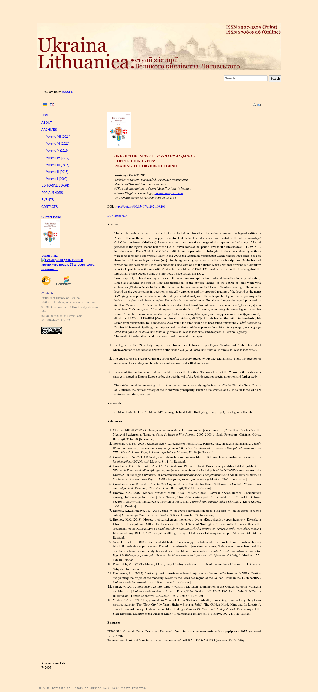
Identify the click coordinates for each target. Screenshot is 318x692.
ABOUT (46, 122)
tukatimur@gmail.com (169, 193)
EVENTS (47, 199)
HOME (46, 115)
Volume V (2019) (57, 150)
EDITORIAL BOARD (55, 185)
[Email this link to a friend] (259, 105)
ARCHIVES (49, 129)
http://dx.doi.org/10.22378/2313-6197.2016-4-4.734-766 (167, 595)
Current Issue (51, 217)
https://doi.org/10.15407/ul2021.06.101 (140, 206)
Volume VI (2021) (57, 143)
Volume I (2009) (56, 179)
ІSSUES (67, 92)
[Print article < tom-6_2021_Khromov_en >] (255, 105)
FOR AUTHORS (52, 192)
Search (275, 78)
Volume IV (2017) (57, 158)
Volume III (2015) (57, 165)
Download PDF (117, 215)
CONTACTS (49, 206)
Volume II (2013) (57, 172)
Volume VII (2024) (58, 136)
